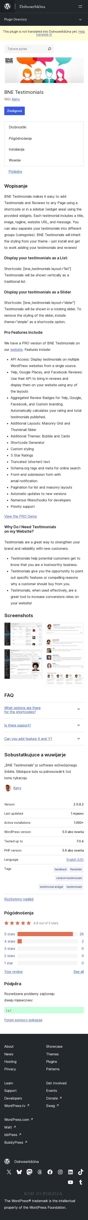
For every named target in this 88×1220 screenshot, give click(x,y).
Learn (8, 1083)
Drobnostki (17, 127)
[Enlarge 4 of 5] (78, 644)
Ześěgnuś (14, 111)
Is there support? (17, 725)
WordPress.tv (17, 1106)
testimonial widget (51, 886)
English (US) (75, 859)
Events (51, 1090)
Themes (52, 1054)
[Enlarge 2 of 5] (36, 655)
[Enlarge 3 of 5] (78, 628)
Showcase (54, 1046)
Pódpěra (15, 171)
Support (10, 1090)
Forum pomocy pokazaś (23, 1020)
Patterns (53, 1069)
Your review (13, 971)
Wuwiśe (15, 160)
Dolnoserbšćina (26, 1161)
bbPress (13, 1135)
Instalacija (16, 149)
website (16, 349)
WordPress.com (18, 1119)
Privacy (10, 1069)
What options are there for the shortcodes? (22, 710)
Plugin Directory (15, 19)
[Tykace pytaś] (49, 49)
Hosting (10, 1061)
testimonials (74, 886)
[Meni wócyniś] (81, 6)
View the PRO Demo (20, 516)
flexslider (76, 869)
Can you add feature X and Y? (28, 739)
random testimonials (69, 878)
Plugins (51, 1061)
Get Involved (56, 1083)
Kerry (16, 99)
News (8, 1054)
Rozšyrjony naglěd (19, 899)
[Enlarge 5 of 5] (78, 678)
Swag (52, 1106)
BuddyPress (16, 1142)
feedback (61, 869)
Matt (10, 1127)
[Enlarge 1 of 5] (36, 628)
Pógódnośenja (20, 138)
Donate (54, 1098)
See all (78, 971)
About (9, 1046)
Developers (13, 1098)
